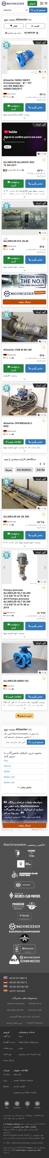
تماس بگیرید (36, 107)
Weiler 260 (9, 782)
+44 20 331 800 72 (18, 978)
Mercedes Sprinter (15, 1010)
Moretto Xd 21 (35, 1003)
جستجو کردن (39, 10)
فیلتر (14, 25)
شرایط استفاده (21, 1150)
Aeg (6, 760)
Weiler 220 (9, 776)
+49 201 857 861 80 (18, 986)
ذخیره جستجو (25, 715)
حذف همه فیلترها (14, 33)
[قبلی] (4, 57)
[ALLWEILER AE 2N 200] (24, 494)
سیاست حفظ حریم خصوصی (33, 1148)
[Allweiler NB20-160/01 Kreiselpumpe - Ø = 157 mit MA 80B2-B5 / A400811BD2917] (24, 57)
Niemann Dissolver (15, 1003)
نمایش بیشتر (25, 787)
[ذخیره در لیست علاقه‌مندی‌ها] (44, 77)
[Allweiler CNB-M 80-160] (24, 327)
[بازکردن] (24, 118)
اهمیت (36, 25)
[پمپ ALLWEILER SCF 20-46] (24, 218)
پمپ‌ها (8, 469)
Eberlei (7, 765)
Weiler (7, 771)
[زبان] (41, 3)
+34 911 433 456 (17, 991)
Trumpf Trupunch (35, 1023)
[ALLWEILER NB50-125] (24, 658)
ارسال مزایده (24, 301)
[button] (46, 3)
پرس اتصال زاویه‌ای (14, 1023)
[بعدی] (45, 57)
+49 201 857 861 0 (18, 982)
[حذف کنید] (26, 10)
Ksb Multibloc (24, 469)
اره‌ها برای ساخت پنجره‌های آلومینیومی (24, 1016)
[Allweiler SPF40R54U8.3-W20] (24, 400)
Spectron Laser (35, 1010)
